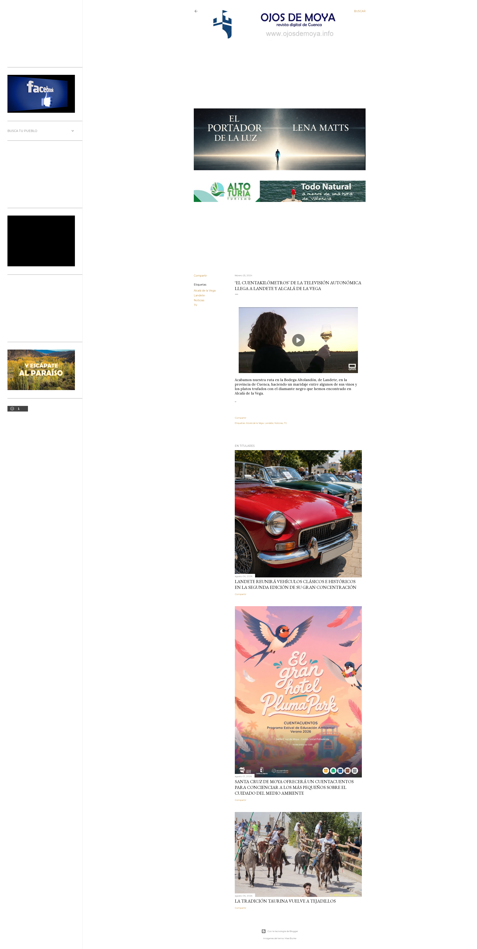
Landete (199, 295)
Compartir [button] (200, 275)
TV (195, 305)
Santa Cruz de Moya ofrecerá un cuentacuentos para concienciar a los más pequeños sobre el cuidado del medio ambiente (294, 787)
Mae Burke (290, 938)
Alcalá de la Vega (205, 290)
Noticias (199, 300)
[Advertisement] (276, 68)
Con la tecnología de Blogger (282, 931)
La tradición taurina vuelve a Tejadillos (285, 901)
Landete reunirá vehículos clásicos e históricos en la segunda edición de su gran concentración (295, 584)
